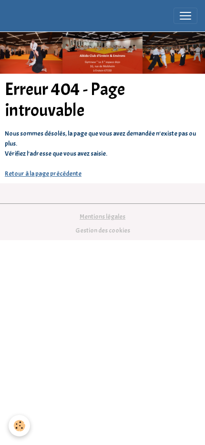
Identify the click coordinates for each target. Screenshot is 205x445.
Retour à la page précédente (43, 174)
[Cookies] (19, 425)
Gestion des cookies (102, 230)
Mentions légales (102, 216)
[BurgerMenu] (185, 16)
